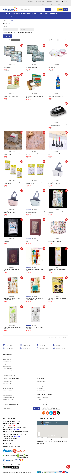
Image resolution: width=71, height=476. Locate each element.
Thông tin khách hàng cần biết (9, 364)
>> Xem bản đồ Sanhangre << (10, 438)
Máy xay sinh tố (26, 348)
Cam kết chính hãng (7, 381)
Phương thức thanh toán (8, 373)
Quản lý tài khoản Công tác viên (44, 402)
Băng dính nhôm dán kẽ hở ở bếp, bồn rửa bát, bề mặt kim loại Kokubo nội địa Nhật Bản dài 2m (35, 96)
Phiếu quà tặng (40, 383)
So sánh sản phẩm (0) (63, 39)
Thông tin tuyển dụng (7, 383)
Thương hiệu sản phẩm (8, 393)
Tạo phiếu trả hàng (41, 390)
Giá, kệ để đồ (42, 345)
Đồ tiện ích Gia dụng (44, 348)
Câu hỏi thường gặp (7, 368)
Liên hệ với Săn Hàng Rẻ (8, 397)
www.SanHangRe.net (8, 443)
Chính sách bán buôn (7, 386)
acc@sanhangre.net (8, 440)
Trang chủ (5, 20)
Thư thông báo (40, 388)
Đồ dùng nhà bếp (26, 345)
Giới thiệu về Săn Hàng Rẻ (9, 357)
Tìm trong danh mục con (9, 32)
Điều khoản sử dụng (7, 359)
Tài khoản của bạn (41, 381)
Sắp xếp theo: (36, 39)
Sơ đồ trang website (7, 395)
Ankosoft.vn (5, 474)
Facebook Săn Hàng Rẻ (9, 442)
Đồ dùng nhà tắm (10, 348)
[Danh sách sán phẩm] (16, 40)
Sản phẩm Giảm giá (7, 390)
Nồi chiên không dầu (60, 348)
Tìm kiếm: (5, 26)
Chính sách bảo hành (7, 366)
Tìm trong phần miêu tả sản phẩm (24, 32)
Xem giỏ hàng (40, 386)
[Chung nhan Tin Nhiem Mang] (10, 455)
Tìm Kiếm (12, 20)
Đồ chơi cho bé (9, 345)
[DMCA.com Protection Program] (22, 455)
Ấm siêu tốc (59, 345)
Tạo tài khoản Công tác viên (43, 399)
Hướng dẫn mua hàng (8, 388)
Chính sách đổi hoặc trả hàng (9, 375)
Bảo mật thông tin (7, 361)
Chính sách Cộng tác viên (42, 397)
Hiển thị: (52, 39)
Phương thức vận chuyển (8, 370)
